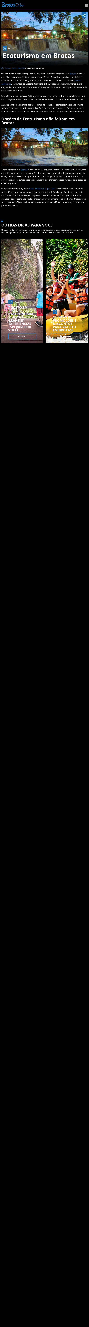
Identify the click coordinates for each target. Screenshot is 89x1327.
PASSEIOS (21, 68)
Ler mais (22, 336)
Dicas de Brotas (10, 68)
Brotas (73, 73)
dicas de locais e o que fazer (42, 188)
